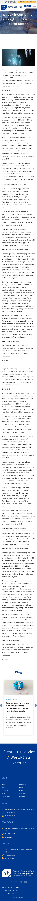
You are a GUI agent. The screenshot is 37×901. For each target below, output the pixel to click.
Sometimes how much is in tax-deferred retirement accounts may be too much (18, 707)
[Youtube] (25, 881)
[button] (34, 6)
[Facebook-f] (16, 881)
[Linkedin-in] (20, 881)
